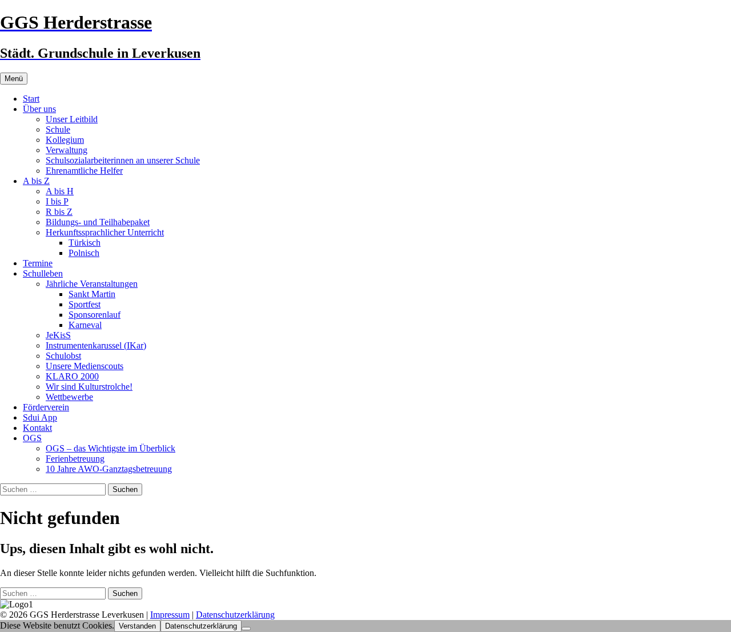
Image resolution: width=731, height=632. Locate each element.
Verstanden (137, 626)
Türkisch (85, 242)
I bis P (57, 201)
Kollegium (65, 140)
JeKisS (58, 335)
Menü (14, 78)
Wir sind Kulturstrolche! (89, 386)
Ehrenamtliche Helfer (84, 170)
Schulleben (43, 273)
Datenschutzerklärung (235, 614)
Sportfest (85, 304)
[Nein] (246, 628)
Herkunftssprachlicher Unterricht (105, 232)
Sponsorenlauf (95, 314)
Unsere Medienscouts (84, 366)
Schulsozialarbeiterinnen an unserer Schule (123, 160)
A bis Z (36, 181)
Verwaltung (66, 150)
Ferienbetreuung (75, 458)
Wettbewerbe (69, 397)
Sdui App (40, 417)
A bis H (60, 191)
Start (31, 98)
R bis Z (59, 212)
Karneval (85, 325)
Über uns (39, 109)
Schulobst (63, 356)
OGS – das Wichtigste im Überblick (110, 448)
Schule (58, 129)
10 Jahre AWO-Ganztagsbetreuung (109, 469)
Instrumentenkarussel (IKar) (96, 345)
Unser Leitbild (72, 119)
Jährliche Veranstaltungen (92, 284)
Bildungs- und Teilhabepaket (98, 222)
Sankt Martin (92, 294)
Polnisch (84, 253)
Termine (38, 263)
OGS (32, 438)
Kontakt (37, 428)
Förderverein (46, 407)
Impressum (170, 614)
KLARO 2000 (72, 376)
